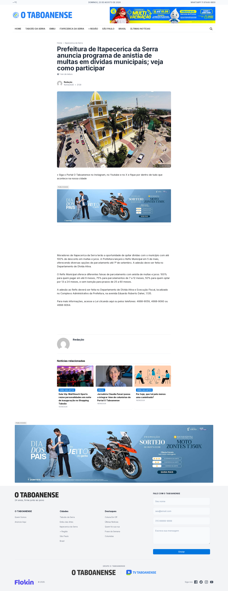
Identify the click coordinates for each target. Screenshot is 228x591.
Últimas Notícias (140, 28)
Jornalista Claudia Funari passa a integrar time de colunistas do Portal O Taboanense (114, 397)
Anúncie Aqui (20, 522)
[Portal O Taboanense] (94, 572)
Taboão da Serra (35, 28)
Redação (68, 82)
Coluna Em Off (111, 517)
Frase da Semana (112, 531)
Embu (52, 28)
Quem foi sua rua (112, 527)
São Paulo (108, 28)
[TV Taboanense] (141, 572)
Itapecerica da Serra (72, 28)
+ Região (93, 28)
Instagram (99, 174)
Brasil (122, 28)
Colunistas (109, 536)
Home (18, 28)
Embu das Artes (66, 522)
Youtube (114, 174)
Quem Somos (20, 517)
